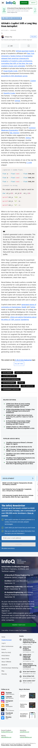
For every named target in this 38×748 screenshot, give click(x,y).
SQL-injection (14, 133)
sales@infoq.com (24, 732)
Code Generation (27, 386)
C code (29, 162)
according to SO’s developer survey (14, 76)
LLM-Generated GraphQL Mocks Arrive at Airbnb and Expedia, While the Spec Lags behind (17, 496)
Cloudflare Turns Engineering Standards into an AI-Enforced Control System (20, 458)
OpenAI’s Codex (9, 93)
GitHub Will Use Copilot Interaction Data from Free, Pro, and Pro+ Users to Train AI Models (19, 417)
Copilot (33, 81)
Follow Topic (19, 363)
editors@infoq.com (6, 737)
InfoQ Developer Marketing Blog (10, 669)
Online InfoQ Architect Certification (27, 648)
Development (7, 372)
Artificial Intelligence (10, 386)
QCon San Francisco (29, 671)
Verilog (28, 138)
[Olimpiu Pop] (2, 36)
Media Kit (4, 665)
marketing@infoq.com (26, 737)
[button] (19, 544)
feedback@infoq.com (7, 732)
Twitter (32, 307)
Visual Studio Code (10, 71)
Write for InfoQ (6, 652)
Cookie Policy (27, 745)
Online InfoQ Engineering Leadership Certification (27, 657)
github (21, 382)
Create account (6, 640)
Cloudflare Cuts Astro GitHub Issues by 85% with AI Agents (20, 454)
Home (3, 637)
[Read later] (28, 46)
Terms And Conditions (16, 745)
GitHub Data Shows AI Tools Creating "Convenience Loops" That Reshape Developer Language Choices (18, 405)
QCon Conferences (7, 646)
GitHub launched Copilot (25, 51)
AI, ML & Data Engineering (11, 18)
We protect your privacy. (8, 548)
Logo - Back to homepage (11, 2)
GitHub (17, 101)
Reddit (24, 307)
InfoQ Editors (6, 655)
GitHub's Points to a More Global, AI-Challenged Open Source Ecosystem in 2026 (20, 427)
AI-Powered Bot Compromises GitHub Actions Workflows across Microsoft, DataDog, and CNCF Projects (18, 422)
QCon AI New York (28, 676)
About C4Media (6, 661)
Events (4, 649)
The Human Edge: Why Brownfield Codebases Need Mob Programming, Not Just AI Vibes (20, 463)
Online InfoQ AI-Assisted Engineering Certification (29, 665)
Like (11, 46)
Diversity (4, 674)
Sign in (33, 2)
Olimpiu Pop (8, 37)
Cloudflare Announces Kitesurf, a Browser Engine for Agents (19, 443)
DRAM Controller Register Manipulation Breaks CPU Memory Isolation (17, 483)
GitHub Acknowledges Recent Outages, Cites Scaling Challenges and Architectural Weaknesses (20, 411)
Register (24, 2)
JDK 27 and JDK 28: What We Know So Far (19, 447)
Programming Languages (11, 389)
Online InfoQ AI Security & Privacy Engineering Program (29, 641)
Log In (4, 643)
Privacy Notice (5, 745)
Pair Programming (8, 382)
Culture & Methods (9, 376)
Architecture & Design (23, 372)
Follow (33, 36)
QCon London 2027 (29, 681)
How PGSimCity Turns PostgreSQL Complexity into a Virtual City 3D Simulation (16, 490)
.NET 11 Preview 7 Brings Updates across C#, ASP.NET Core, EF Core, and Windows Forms (20, 450)
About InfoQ (5, 658)
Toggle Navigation (2, 2)
